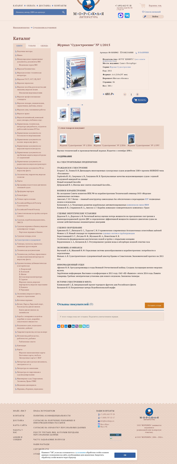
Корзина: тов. (155, 5)
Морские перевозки (25, 83)
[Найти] (63, 12)
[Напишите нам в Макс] (120, 15)
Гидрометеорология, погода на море (32, 332)
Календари (21, 345)
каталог (18, 5)
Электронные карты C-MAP (30, 358)
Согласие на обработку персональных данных (59, 427)
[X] (69, 326)
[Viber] (76, 326)
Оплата (31, 5)
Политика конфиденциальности (51, 415)
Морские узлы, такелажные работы (31, 109)
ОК (125, 455)
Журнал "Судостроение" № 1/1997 (144, 145)
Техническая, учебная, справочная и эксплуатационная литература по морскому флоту (31, 257)
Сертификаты (41, 449)
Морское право (23, 113)
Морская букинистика (26, 69)
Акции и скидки (17, 438)
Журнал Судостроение (120, 67)
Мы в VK (103, 427)
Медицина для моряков (26, 385)
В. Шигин (22, 274)
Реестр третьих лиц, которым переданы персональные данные (56, 433)
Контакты (60, 5)
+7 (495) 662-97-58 (123, 5)
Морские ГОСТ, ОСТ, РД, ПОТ (29, 79)
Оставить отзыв (154, 305)
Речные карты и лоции (26, 199)
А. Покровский (25, 269)
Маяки (19, 55)
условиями (81, 452)
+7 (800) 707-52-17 (107, 417)
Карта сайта (20, 425)
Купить (142, 99)
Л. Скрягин (23, 279)
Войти (155, 16)
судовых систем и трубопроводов (119, 233)
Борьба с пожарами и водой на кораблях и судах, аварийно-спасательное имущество (29, 319)
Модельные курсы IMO (28, 65)
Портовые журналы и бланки (30, 232)
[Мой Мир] (66, 326)
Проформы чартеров (25, 191)
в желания (127, 52)
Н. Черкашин (24, 290)
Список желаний (152, 11)
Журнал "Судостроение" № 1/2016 (76, 145)
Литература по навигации (27, 368)
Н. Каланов (23, 287)
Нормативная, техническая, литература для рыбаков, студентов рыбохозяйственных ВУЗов (31, 126)
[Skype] (84, 326)
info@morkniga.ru (107, 421)
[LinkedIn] (73, 326)
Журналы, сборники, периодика (30, 389)
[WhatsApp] (80, 326)
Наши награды (41, 444)
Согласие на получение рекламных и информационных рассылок (54, 421)
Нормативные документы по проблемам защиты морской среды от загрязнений (31, 155)
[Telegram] (87, 326)
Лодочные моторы (24, 51)
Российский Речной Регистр (28, 209)
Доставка (45, 5)
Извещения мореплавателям (30, 93)
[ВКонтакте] (58, 326)
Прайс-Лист (19, 411)
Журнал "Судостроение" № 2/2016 (110, 145)
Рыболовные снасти (27, 341)
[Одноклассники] (62, 326)
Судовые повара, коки (26, 236)
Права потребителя (44, 411)
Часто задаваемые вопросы (49, 439)
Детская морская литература (30, 277)
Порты (19, 181)
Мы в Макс (104, 424)
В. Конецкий (24, 271)
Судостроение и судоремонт (29, 240)
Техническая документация (28, 250)
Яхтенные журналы (24, 300)
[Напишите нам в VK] (127, 15)
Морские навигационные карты (32, 352)
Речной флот (22, 195)
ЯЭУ (147, 199)
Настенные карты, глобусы (30, 355)
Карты (19, 349)
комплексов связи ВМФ (138, 204)
